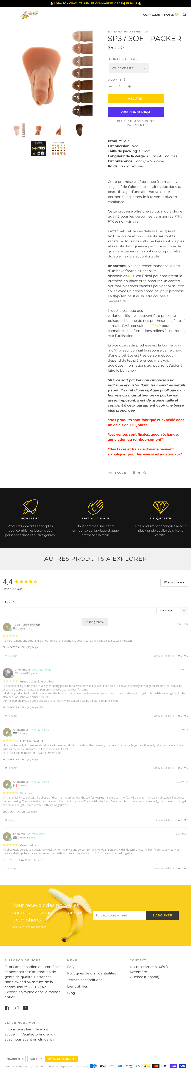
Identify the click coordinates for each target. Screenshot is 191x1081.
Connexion (151, 14)
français (13, 1058)
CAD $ (33, 1058)
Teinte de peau (123, 59)
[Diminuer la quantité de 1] (110, 86)
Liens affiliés (77, 986)
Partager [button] (12, 655)
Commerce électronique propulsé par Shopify (60, 1066)
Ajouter (136, 98)
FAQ (70, 967)
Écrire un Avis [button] (176, 582)
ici (55, 1039)
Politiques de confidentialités (91, 973)
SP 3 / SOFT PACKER (14, 647)
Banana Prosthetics (128, 31)
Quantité (117, 79)
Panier (170, 14)
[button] (180, 655)
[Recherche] (184, 14)
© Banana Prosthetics (18, 1066)
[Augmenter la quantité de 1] (129, 86)
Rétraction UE (61, 1059)
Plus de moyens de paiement (136, 123)
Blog (71, 993)
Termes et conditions (84, 980)
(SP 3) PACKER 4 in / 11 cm (17, 860)
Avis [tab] (7, 602)
